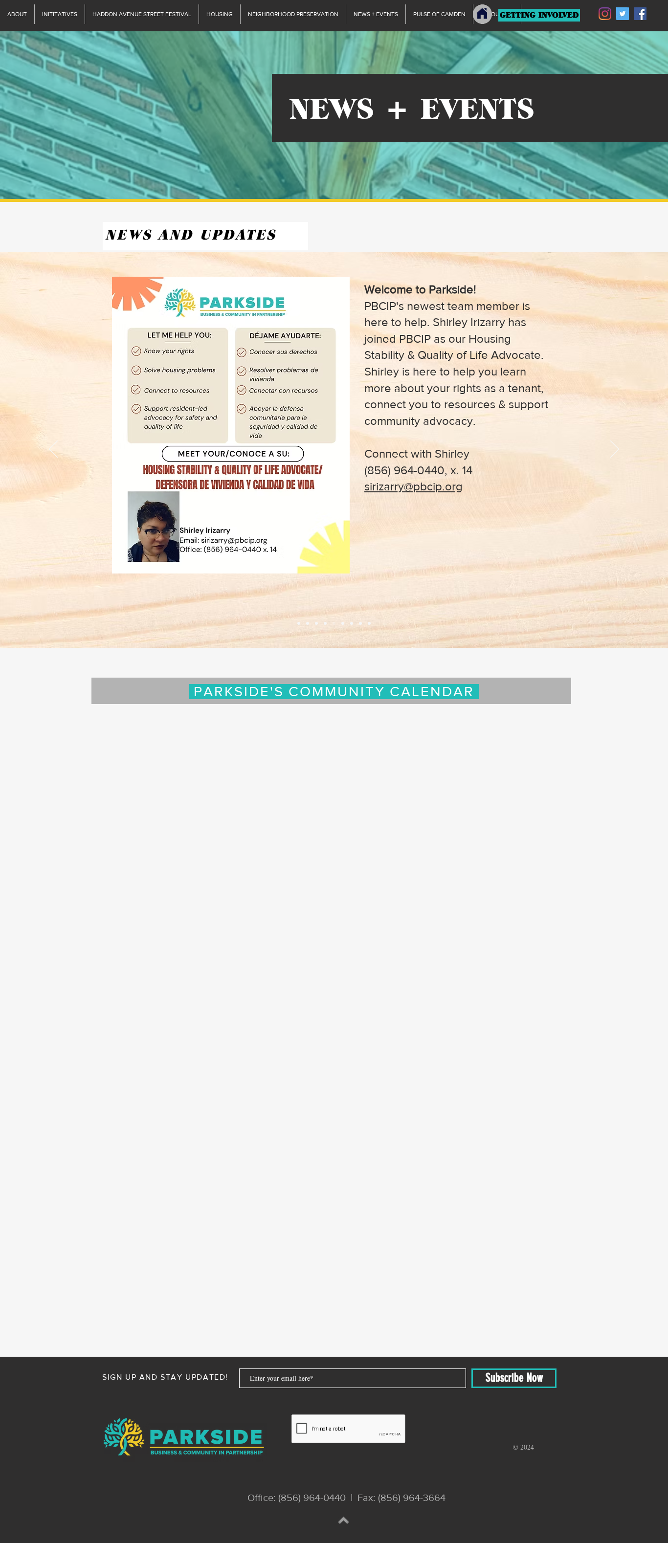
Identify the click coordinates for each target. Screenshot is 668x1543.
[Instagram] (605, 13)
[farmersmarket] (316, 623)
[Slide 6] (369, 623)
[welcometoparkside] (334, 623)
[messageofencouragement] (360, 623)
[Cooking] (351, 623)
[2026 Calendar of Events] (325, 623)
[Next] (614, 450)
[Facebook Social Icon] (640, 13)
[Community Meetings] (298, 623)
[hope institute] (307, 623)
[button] (206, 279)
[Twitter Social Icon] (622, 13)
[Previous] (53, 450)
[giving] (342, 623)
